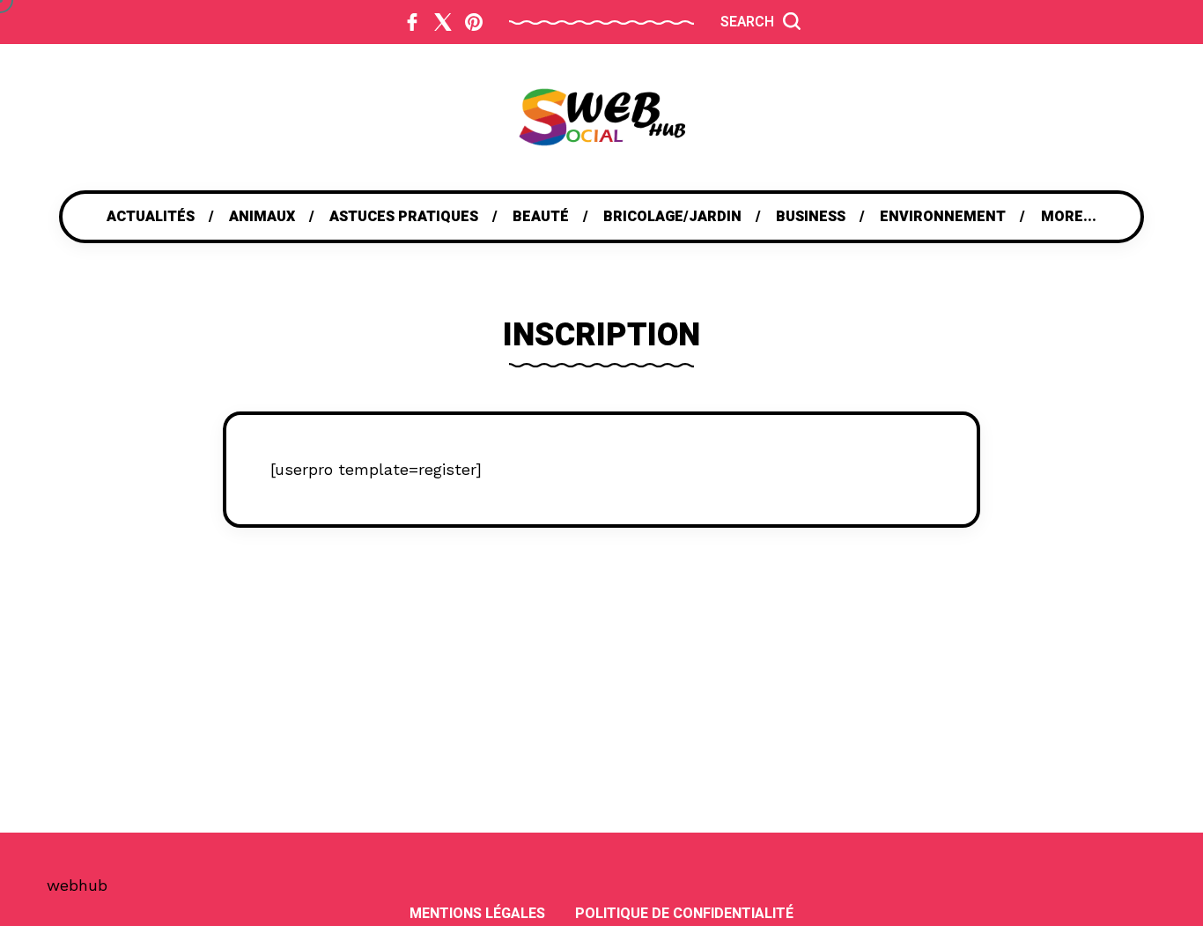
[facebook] (412, 22)
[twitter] (443, 22)
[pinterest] (474, 22)
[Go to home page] (601, 117)
